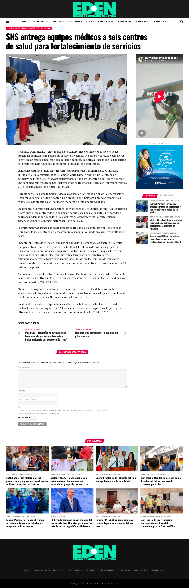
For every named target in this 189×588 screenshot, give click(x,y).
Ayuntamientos (143, 21)
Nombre (22, 391)
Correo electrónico (27, 399)
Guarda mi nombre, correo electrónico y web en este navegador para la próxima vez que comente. (63, 411)
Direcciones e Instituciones (81, 21)
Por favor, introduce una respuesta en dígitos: (39, 414)
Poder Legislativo (106, 21)
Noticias (26, 21)
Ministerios (58, 21)
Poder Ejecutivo (41, 21)
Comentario (24, 367)
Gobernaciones (161, 21)
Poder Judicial (125, 21)
